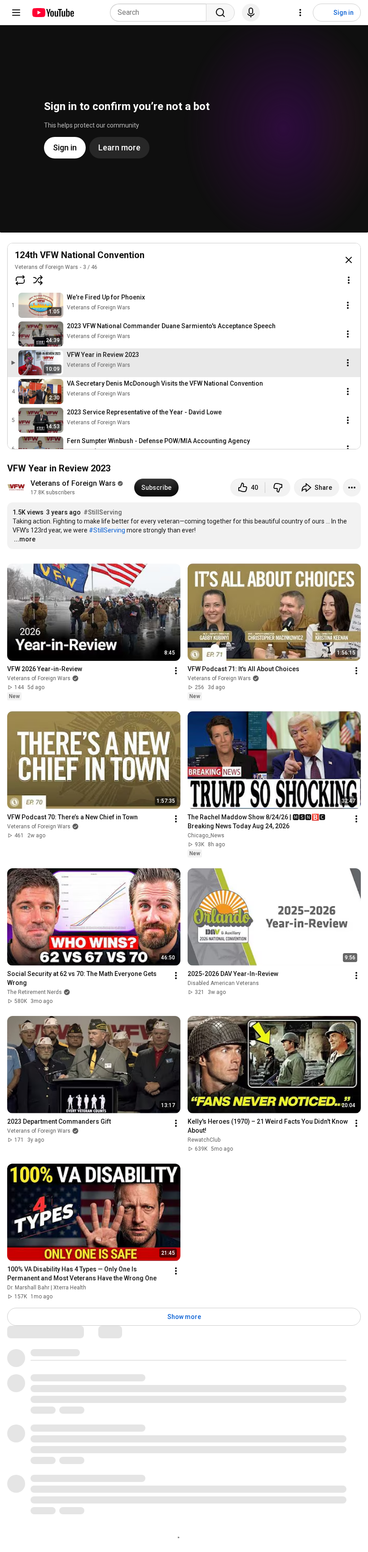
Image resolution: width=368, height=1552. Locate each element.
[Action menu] (349, 280)
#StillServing (102, 512)
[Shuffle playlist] (38, 280)
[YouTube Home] (52, 12)
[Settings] (300, 12)
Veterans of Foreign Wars (46, 267)
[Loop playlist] (20, 280)
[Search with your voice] (251, 13)
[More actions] (352, 488)
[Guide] (16, 12)
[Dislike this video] (277, 488)
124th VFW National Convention (80, 255)
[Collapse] (349, 260)
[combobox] (161, 12)
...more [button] (24, 539)
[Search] (220, 13)
